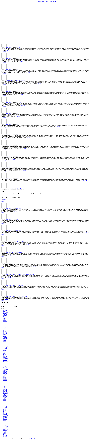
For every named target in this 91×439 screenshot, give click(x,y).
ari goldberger (20, 274)
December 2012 (5, 346)
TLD (19, 91)
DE (12, 252)
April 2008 (4, 400)
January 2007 (5, 414)
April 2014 (4, 331)
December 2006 (5, 415)
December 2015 (5, 312)
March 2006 (5, 423)
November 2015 (5, 313)
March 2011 (5, 366)
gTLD (18, 58)
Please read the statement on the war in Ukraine (44, 1)
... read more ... (8, 50)
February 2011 (5, 367)
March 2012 (5, 355)
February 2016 (5, 310)
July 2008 (4, 397)
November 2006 (5, 416)
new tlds (21, 285)
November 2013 (5, 336)
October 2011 (5, 360)
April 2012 (4, 354)
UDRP (28, 274)
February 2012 (5, 356)
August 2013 (5, 339)
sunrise (24, 285)
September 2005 (5, 429)
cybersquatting (20, 296)
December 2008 (5, 392)
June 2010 (4, 375)
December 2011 (5, 358)
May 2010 (4, 376)
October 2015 (5, 314)
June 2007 (4, 409)
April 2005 (4, 434)
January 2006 (5, 425)
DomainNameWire (8, 274)
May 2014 (4, 330)
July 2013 (4, 340)
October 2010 (5, 371)
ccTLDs (18, 102)
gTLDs (18, 47)
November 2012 (5, 347)
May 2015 (4, 319)
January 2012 (5, 357)
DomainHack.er (7, 47)
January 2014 (5, 334)
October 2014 (5, 325)
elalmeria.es (5, 199)
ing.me (14, 438)
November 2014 (5, 324)
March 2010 (5, 378)
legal (23, 274)
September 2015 (5, 315)
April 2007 (4, 411)
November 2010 (5, 370)
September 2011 (5, 361)
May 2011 (4, 364)
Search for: (2, 306)
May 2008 (4, 399)
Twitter (22, 241)
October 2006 (5, 417)
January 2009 (5, 391)
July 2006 (4, 420)
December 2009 (5, 381)
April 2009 (4, 388)
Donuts (19, 285)
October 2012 (5, 348)
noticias (18, 188)
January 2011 (5, 368)
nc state (25, 274)
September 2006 (5, 418)
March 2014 (5, 332)
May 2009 (4, 387)
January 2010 (5, 380)
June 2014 (4, 329)
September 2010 (5, 372)
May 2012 (4, 353)
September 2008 (5, 395)
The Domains (7, 80)
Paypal (20, 241)
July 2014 (4, 328)
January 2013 (5, 345)
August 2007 (5, 407)
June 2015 (4, 318)
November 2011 (5, 359)
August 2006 (5, 419)
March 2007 (5, 412)
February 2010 (5, 379)
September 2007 (5, 406)
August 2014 (5, 327)
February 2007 (5, 413)
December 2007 (5, 403)
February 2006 (5, 424)
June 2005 (4, 432)
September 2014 (5, 326)
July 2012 (4, 351)
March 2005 (5, 435)
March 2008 (5, 401)
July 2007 (4, 408)
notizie (20, 208)
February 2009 (5, 390)
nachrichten (19, 252)
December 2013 (5, 335)
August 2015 (5, 316)
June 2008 (4, 398)
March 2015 (5, 321)
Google (17, 241)
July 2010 (4, 374)
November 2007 (5, 404)
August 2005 (5, 430)
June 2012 (4, 352)
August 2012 (5, 350)
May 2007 (4, 410)
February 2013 (5, 344)
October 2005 (5, 428)
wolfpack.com (31, 274)
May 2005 (4, 433)
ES (12, 188)
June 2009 (4, 386)
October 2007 (5, 405)
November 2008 (5, 393)
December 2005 (5, 426)
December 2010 (5, 369)
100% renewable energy (26, 438)
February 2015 (5, 322)
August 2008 (5, 396)
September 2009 (5, 383)
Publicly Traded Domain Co (20, 80)
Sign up (34, 438)
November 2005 (5, 427)
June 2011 (4, 363)
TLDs (20, 145)
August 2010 (5, 373)
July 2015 (4, 317)
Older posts (3, 304)
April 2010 (4, 377)
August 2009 (5, 384)
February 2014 (5, 333)
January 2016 (5, 311)
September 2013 (5, 338)
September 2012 (5, 349)
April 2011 (4, 365)
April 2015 (4, 320)
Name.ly (18, 438)
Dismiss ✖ (54, 1)
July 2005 (4, 431)
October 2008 (5, 394)
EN (12, 47)
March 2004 (5, 436)
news (20, 47)
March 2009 (5, 389)
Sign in (32, 438)
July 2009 (4, 385)
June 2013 (4, 341)
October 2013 (5, 337)
